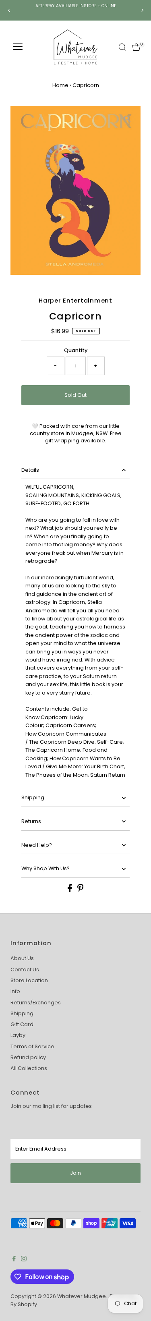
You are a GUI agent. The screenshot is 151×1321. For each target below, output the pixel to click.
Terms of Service (32, 1046)
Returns (31, 821)
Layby (17, 1035)
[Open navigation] (17, 47)
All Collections (28, 1068)
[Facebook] (14, 1259)
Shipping (32, 797)
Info (15, 991)
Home (60, 85)
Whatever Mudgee (81, 1296)
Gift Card (21, 1024)
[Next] (142, 10)
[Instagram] (24, 1259)
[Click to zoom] (127, 119)
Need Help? (36, 845)
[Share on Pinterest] (80, 890)
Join (75, 1173)
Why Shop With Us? (45, 868)
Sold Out (75, 395)
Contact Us (24, 969)
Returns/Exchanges (35, 1002)
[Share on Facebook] (70, 890)
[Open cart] (136, 47)
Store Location (29, 980)
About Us (22, 958)
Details (30, 470)
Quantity (75, 350)
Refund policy (28, 1057)
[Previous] (9, 10)
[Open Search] (122, 47)
